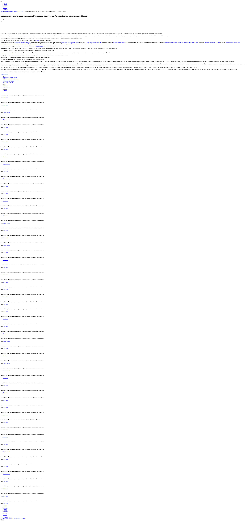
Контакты (5, 9)
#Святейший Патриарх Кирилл (10, 77)
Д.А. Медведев (39, 46)
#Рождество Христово (8, 82)
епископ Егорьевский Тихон (191, 42)
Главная (5, 3)
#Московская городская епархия (10, 78)
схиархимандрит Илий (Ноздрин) (13, 43)
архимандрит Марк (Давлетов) (28, 43)
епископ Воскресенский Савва (120, 42)
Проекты (5, 8)
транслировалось (24, 35)
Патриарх (5, 5)
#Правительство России (8, 81)
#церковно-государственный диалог (11, 80)
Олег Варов (5, 85)
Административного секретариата (93, 42)
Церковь (5, 6)
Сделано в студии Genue (6, 517)
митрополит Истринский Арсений (22, 42)
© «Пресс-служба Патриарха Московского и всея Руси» (13, 518)
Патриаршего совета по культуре (212, 42)
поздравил (37, 40)
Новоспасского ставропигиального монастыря (174, 42)
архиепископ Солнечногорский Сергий (70, 42)
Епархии (11, 11)
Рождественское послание (6, 52)
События (5, 4)
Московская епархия (18, 11)
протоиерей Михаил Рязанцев (73, 43)
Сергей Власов (6, 86)
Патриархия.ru (4, 74)
